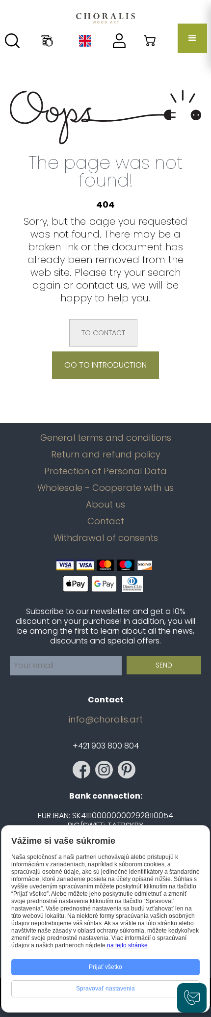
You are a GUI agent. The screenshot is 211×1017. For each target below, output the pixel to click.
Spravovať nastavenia (105, 988)
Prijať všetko (105, 966)
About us (105, 504)
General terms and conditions (105, 438)
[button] (192, 38)
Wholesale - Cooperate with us (105, 488)
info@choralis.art (106, 719)
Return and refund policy (105, 454)
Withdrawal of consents (105, 538)
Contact (105, 521)
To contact (103, 333)
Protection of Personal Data (105, 471)
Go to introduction (105, 365)
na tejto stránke (127, 945)
